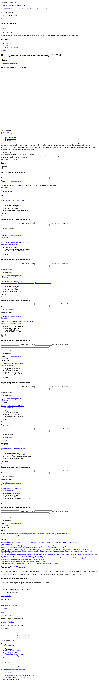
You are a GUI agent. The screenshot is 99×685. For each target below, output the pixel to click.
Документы (8, 649)
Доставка (58, 534)
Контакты (64, 534)
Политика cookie (6, 672)
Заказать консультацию (14, 181)
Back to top (4, 50)
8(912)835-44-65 (6, 609)
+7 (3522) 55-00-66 (7, 9)
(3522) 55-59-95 (6, 602)
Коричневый (5, 132)
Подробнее (4, 237)
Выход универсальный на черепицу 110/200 (15, 242)
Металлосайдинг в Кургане (14, 656)
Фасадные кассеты (7, 563)
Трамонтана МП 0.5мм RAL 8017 (12, 364)
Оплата (51, 534)
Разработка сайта (6, 679)
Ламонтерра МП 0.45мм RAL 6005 (12, 406)
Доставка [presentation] (8, 140)
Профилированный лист (9, 283)
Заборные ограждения (8, 558)
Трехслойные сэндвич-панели (11, 561)
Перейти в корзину (7, 32)
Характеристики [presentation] (10, 139)
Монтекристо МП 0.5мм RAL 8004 (12, 200)
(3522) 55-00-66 (17, 567)
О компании (40, 534)
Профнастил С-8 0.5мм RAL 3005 (12, 281)
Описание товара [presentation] (10, 137)
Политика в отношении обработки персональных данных (20, 666)
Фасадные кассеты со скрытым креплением (15, 450)
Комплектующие (6, 554)
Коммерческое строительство (26, 534)
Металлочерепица (7, 202)
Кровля (7, 45)
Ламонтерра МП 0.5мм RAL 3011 (12, 488)
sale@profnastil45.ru (19, 9)
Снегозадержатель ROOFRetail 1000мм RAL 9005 (17, 321)
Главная (7, 43)
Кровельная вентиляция (12, 47)
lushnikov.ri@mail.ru (45, 9)
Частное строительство (8, 534)
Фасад (3, 551)
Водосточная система (8, 549)
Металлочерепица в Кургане (14, 650)
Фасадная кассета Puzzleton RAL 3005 (13, 448)
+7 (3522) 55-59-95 (32, 9)
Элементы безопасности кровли (11, 323)
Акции (46, 534)
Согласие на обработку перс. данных (13, 669)
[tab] (51, 137)
